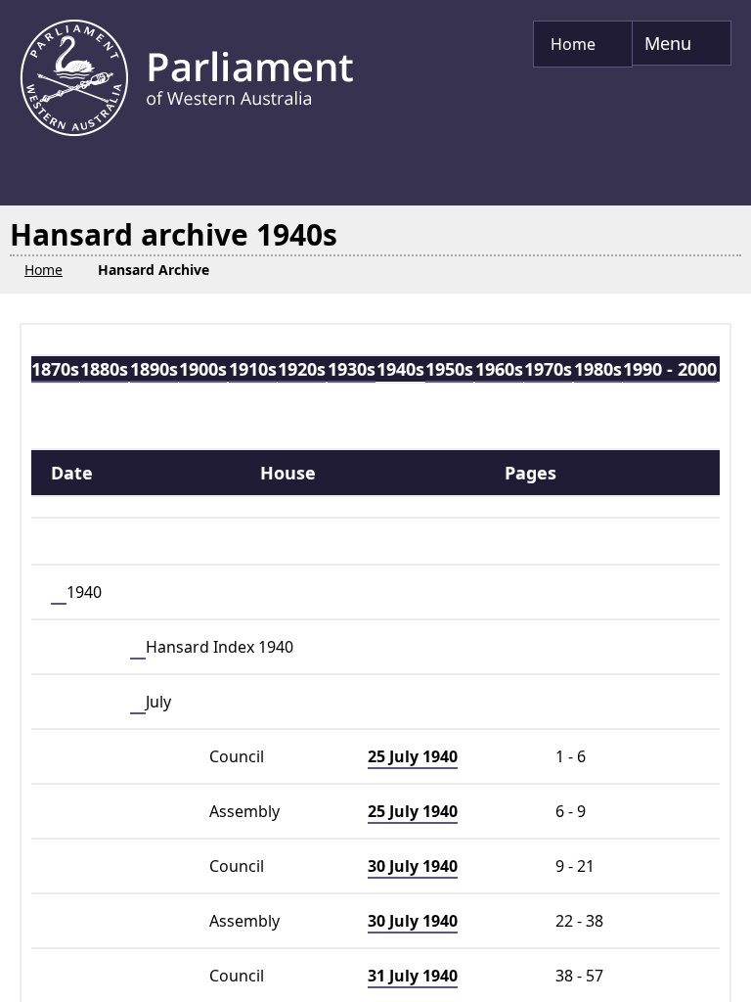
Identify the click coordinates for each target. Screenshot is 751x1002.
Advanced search (127, 631)
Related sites (587, 990)
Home (57, 965)
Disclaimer (252, 965)
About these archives (163, 824)
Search (118, 579)
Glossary (68, 990)
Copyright (370, 965)
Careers (289, 990)
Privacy (145, 965)
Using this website (428, 990)
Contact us (181, 990)
